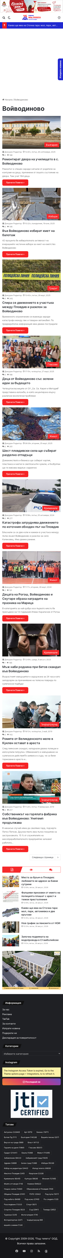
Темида (49, 1209)
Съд (34, 1209)
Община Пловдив (14, 1194)
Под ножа (32, 1199)
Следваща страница (42, 857)
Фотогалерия (29, 1215)
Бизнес (43, 1132)
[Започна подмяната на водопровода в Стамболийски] (10, 940)
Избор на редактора (16, 1168)
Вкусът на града (13, 1142)
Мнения (49, 1178)
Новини (34, 1184)
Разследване (13, 1204)
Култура (31, 1178)
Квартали (36, 1173)
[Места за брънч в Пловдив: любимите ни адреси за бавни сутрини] (10, 881)
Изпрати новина (11, 1028)
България (29, 1137)
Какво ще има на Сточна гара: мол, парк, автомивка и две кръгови (39, 911)
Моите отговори (13, 1184)
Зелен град (29, 1163)
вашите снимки (13, 1225)
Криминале (12, 1178)
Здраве (10, 1163)
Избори (47, 1163)
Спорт (31, 1204)
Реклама (7, 1014)
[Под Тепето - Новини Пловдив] (31, 17)
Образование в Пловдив (40, 1189)
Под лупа (52, 1194)
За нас (5, 1009)
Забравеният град (37, 1158)
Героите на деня (14, 1147)
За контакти (9, 1023)
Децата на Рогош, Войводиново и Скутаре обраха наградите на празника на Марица (27, 599)
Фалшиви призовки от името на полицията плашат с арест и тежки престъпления (40, 896)
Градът (10, 1153)
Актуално (12, 1132)
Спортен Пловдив (14, 1209)
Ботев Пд (10, 1137)
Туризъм (10, 1215)
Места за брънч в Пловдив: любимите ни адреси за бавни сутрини (39, 881)
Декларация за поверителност (19, 1037)
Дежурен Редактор (13, 152)
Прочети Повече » (15, 182)
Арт (28, 1132)
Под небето (12, 1199)
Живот (43, 1153)
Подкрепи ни (9, 1033)
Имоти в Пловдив (14, 1173)
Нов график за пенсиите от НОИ (40, 923)
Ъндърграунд (35, 1220)
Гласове (35, 1147)
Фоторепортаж (13, 1220)
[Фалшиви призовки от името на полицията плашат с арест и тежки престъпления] (10, 896)
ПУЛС (35, 1194)
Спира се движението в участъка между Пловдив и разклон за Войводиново (28, 307)
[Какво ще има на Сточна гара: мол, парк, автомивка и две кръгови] (10, 912)
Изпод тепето (41, 1168)
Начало (8, 99)
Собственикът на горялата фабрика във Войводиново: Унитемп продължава (29, 818)
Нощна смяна (13, 1189)
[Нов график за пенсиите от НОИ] (10, 927)
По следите (51, 1199)
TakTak (5, 1019)
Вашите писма (50, 1137)
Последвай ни (32, 1082)
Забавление (12, 1158)
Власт (33, 1142)
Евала (27, 1153)
